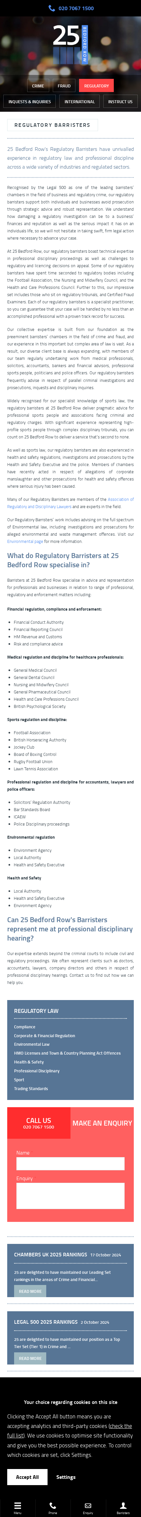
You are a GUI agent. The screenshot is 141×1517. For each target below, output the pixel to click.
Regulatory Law (36, 1011)
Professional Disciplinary (36, 1071)
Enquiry (24, 1178)
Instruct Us (120, 102)
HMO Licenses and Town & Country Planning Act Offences (67, 1053)
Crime (38, 86)
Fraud (64, 86)
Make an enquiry (102, 1123)
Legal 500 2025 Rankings (46, 1321)
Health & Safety (29, 1062)
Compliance (24, 1027)
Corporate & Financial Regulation (44, 1036)
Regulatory (96, 86)
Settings (66, 1477)
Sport (19, 1080)
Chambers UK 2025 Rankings (50, 1254)
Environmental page (25, 541)
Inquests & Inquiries (30, 102)
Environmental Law (32, 1044)
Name (23, 1152)
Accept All (27, 1477)
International (80, 102)
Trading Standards (31, 1088)
